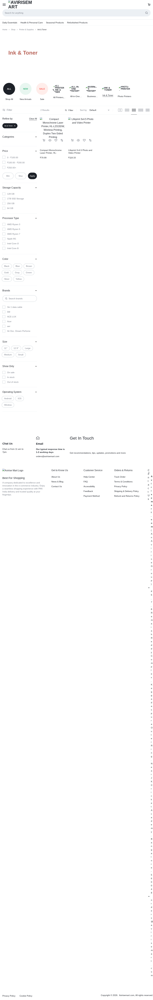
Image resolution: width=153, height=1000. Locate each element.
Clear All (33, 118)
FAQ (86, 481)
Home (4, 30)
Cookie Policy (26, 996)
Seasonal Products (55, 22)
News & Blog (57, 481)
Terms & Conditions (123, 481)
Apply (32, 176)
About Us (55, 477)
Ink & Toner (8, 126)
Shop (13, 30)
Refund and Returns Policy (126, 496)
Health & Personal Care (31, 22)
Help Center (89, 477)
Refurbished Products (77, 22)
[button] (43, 140)
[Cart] (149, 4)
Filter (70, 110)
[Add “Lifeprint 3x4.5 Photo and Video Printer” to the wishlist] (84, 140)
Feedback (88, 491)
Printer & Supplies (26, 30)
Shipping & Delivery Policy (126, 491)
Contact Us (56, 486)
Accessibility (89, 486)
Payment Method (92, 496)
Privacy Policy (120, 486)
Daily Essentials (9, 22)
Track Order (120, 477)
